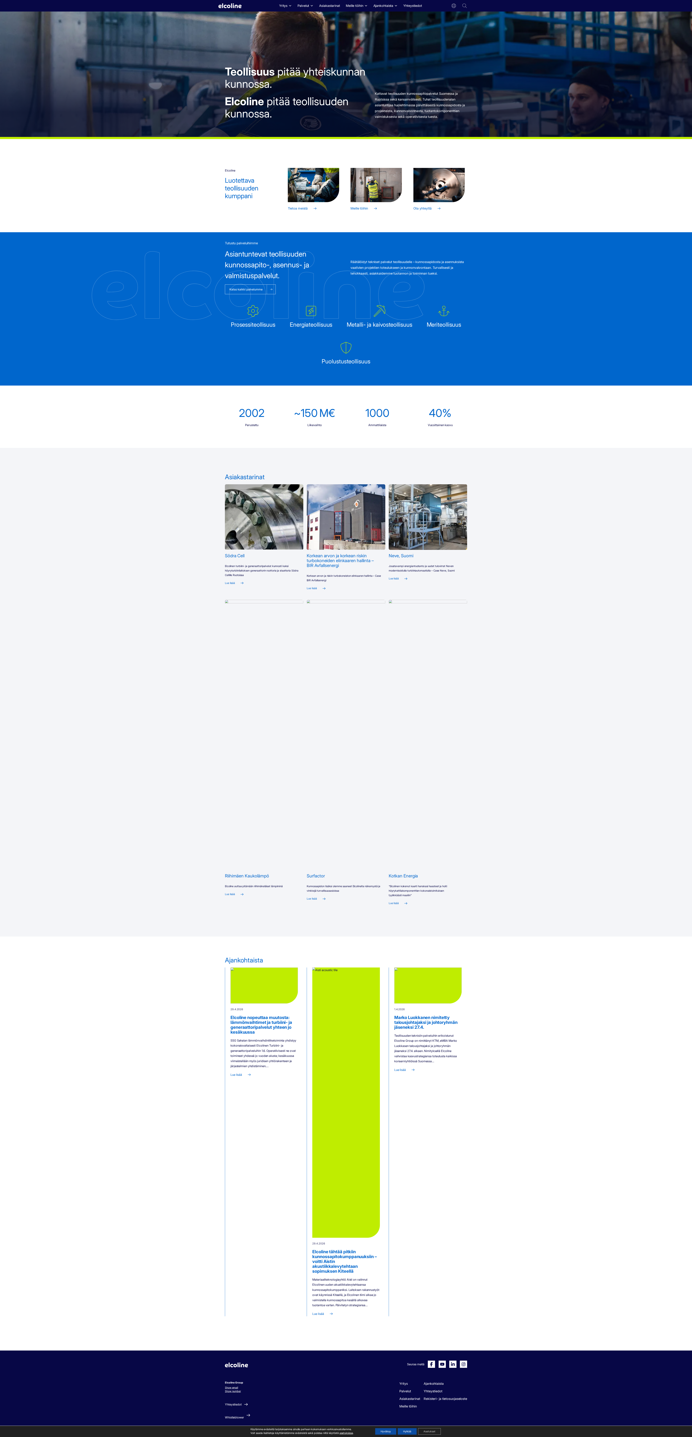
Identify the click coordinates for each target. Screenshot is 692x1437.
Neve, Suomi (401, 555)
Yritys (283, 6)
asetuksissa (346, 1432)
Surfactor (316, 875)
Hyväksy (386, 1431)
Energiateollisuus (311, 324)
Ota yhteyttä (422, 208)
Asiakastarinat (329, 6)
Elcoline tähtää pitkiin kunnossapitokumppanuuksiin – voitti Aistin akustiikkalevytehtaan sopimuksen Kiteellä (344, 1261)
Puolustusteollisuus (346, 361)
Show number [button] (233, 1391)
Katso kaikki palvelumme (246, 289)
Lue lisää (230, 582)
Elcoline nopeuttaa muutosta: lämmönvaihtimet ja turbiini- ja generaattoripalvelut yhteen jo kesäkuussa (261, 1025)
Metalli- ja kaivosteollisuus (379, 324)
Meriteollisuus (444, 324)
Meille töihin (354, 6)
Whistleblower (234, 1417)
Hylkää (407, 1431)
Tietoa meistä (298, 208)
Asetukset (429, 1431)
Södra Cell (235, 555)
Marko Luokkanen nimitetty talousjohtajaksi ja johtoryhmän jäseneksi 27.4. (426, 1022)
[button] (454, 6)
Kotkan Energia (403, 875)
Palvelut (303, 6)
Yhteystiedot (412, 6)
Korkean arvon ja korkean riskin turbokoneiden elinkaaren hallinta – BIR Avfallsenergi (340, 560)
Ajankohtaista (383, 6)
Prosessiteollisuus (253, 324)
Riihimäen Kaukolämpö (247, 875)
